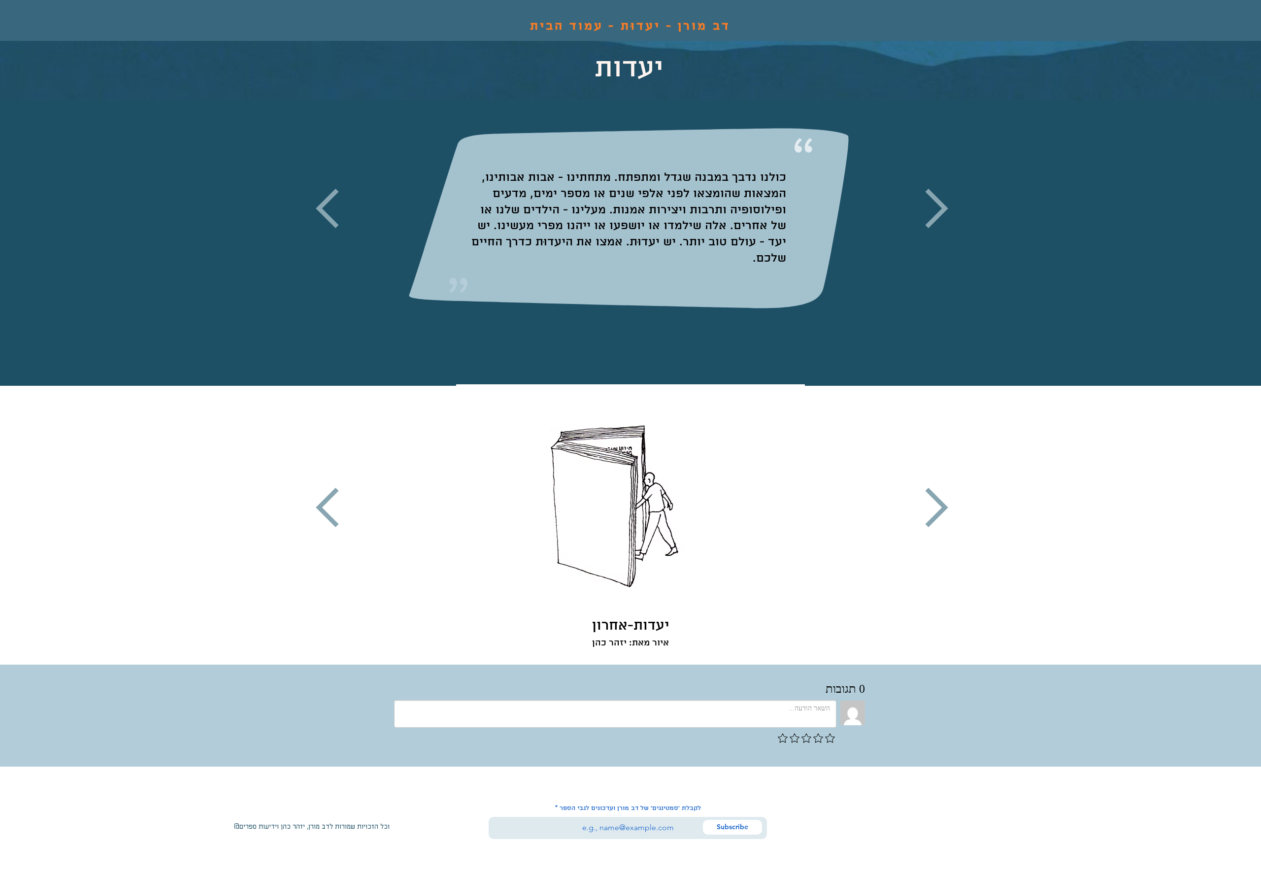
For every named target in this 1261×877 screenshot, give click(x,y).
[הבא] (1231, 243)
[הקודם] (29, 243)
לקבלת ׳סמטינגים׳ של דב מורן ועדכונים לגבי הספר (630, 808)
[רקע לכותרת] (631, 361)
